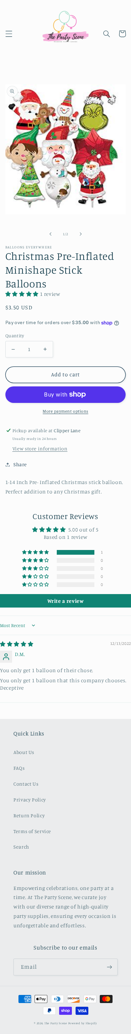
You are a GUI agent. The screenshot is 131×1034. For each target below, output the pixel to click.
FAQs (19, 768)
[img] (16, 644)
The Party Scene (56, 1023)
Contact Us (25, 784)
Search (21, 847)
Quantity (14, 335)
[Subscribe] (109, 967)
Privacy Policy (29, 799)
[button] (8, 33)
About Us (23, 752)
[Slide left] (50, 234)
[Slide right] (80, 234)
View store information (40, 448)
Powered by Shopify (82, 1023)
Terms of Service (32, 831)
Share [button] (20, 464)
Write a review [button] (65, 600)
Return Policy (29, 815)
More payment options (65, 411)
